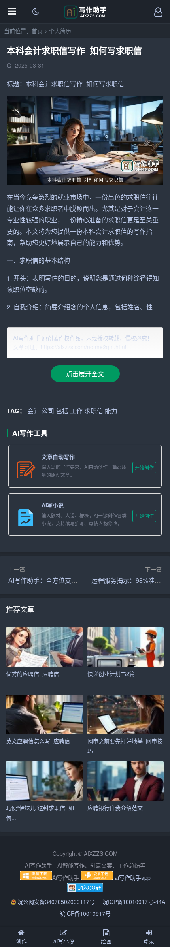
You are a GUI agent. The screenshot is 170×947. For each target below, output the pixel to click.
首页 (37, 31)
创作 (21, 941)
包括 (121, 306)
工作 (76, 410)
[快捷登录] (158, 12)
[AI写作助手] (85, 17)
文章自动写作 (58, 457)
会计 (44, 83)
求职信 (60, 83)
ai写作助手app (133, 877)
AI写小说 (53, 505)
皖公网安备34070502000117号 (56, 902)
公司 (48, 410)
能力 (95, 242)
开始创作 (144, 467)
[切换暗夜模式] (35, 12)
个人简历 (60, 31)
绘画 (106, 941)
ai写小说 (63, 941)
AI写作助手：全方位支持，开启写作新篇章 (68, 580)
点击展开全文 (85, 373)
